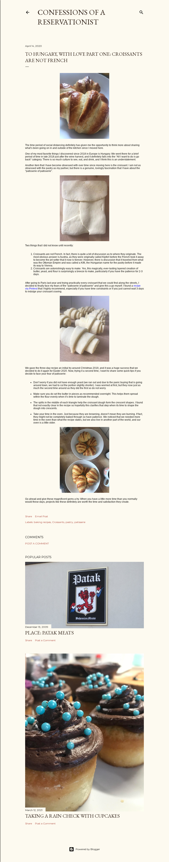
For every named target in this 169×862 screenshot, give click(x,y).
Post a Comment (37, 543)
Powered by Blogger (88, 849)
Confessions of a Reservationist (71, 17)
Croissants (58, 522)
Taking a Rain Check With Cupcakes (72, 816)
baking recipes (42, 522)
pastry (69, 522)
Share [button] (28, 516)
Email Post (41, 516)
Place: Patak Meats (49, 632)
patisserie (79, 522)
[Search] (141, 11)
